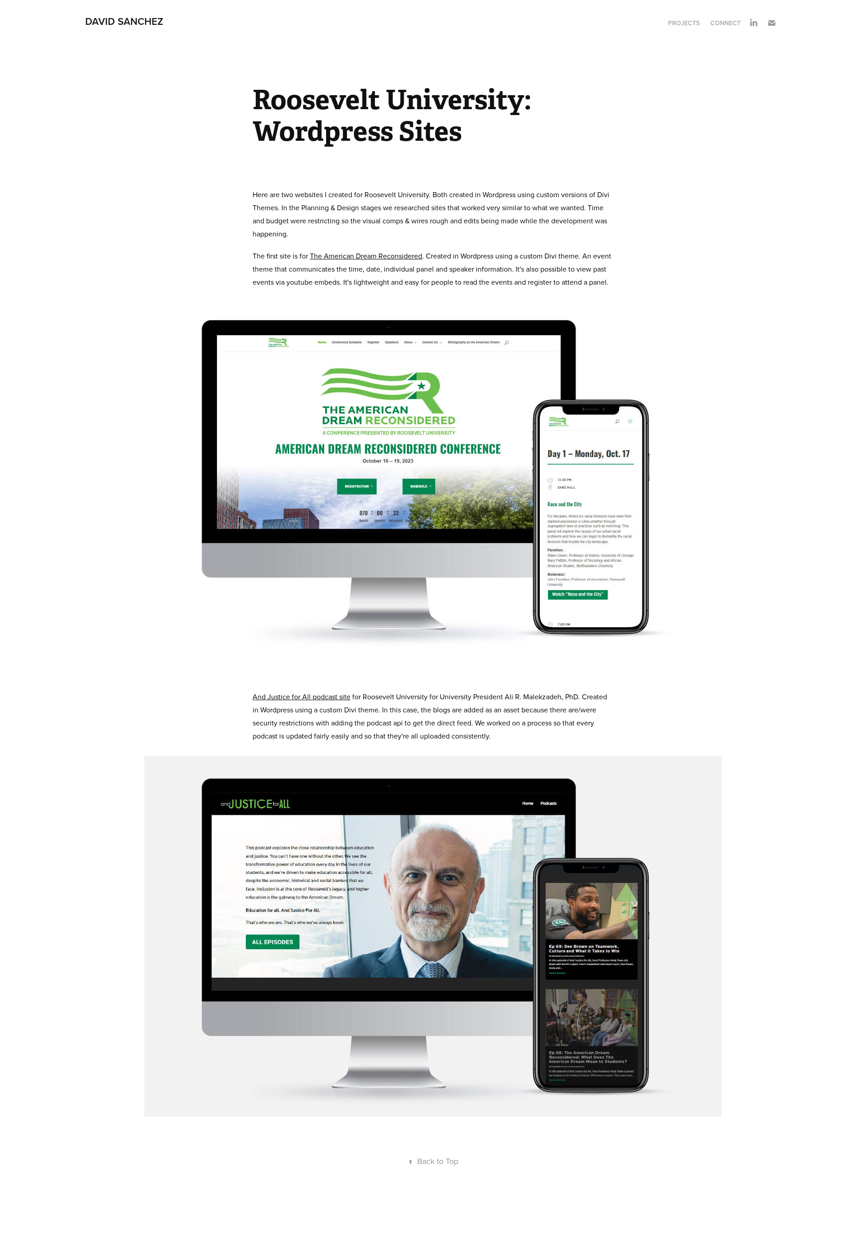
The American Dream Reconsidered (366, 256)
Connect (725, 23)
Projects (684, 23)
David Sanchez (124, 21)
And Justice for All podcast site (301, 697)
